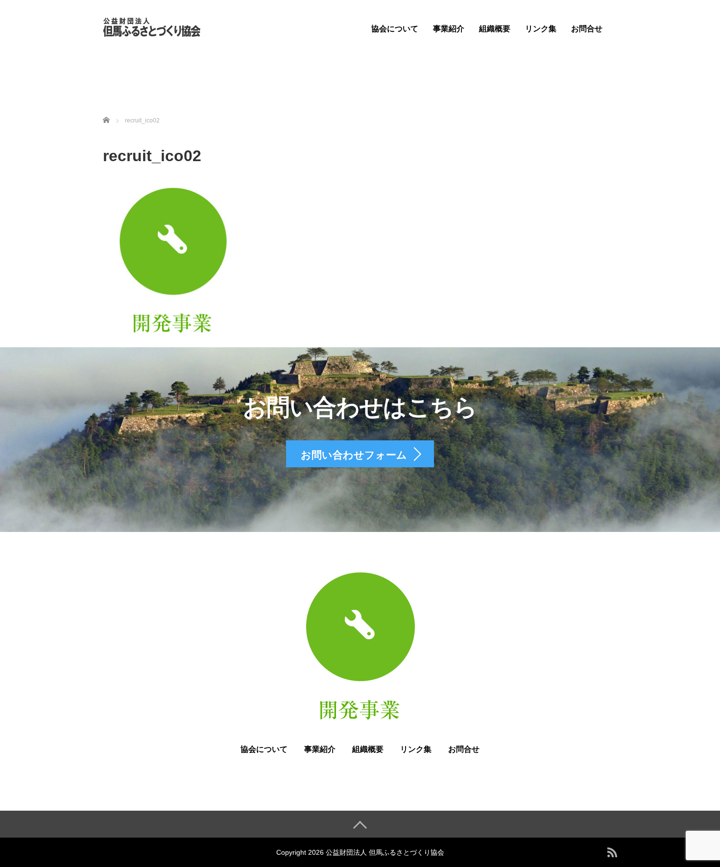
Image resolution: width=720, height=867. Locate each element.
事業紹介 (448, 28)
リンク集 (540, 28)
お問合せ (586, 28)
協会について (394, 28)
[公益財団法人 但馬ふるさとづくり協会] (152, 26)
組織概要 (494, 28)
